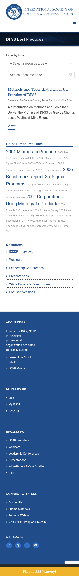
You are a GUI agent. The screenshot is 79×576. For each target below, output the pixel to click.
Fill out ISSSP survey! (39, 572)
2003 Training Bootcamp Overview (38, 226)
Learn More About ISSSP (20, 360)
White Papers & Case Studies (29, 284)
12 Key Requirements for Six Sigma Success (30, 190)
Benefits (14, 411)
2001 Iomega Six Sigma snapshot (39, 215)
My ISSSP (14, 404)
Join (11, 397)
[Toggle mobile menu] (75, 24)
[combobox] (39, 63)
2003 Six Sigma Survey (45, 210)
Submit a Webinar (20, 515)
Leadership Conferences (26, 268)
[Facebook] (9, 545)
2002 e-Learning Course (49, 170)
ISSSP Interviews (21, 252)
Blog (11, 472)
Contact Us (15, 502)
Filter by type (15, 55)
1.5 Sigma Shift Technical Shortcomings (48, 184)
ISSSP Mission (17, 368)
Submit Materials (19, 509)
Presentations (19, 276)
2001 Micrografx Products (31, 151)
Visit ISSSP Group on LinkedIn (27, 522)
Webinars (15, 260)
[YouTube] (36, 545)
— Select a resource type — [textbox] (28, 63)
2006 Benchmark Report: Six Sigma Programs (39, 176)
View (11, 126)
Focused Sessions (22, 292)
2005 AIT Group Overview (42, 163)
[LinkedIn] (27, 545)
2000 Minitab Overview (50, 158)
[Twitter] (18, 545)
